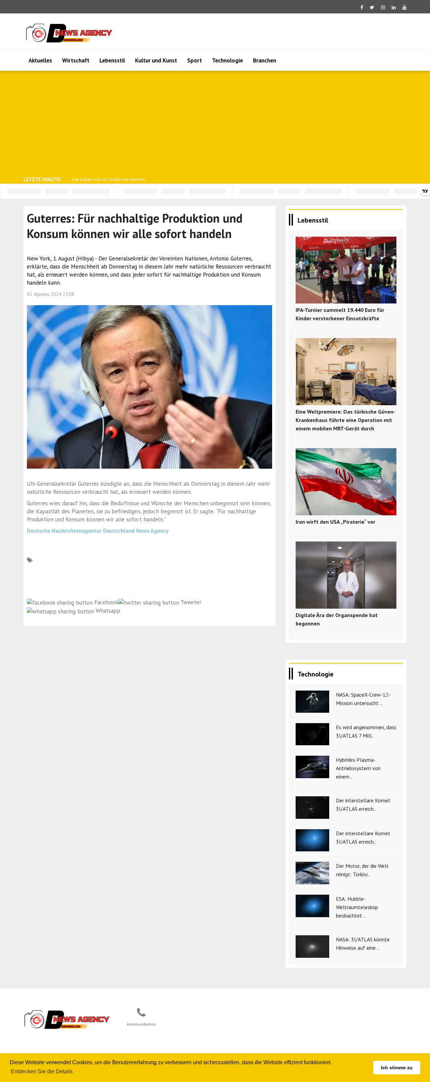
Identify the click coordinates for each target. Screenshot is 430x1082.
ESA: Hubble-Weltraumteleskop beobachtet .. (357, 907)
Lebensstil (112, 60)
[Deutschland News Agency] (68, 1019)
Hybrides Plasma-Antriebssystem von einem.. (358, 768)
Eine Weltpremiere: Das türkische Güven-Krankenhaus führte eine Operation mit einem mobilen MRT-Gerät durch (345, 420)
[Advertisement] (215, 123)
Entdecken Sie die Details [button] (42, 1071)
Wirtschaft (75, 60)
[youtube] (404, 7)
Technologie (227, 60)
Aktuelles (40, 60)
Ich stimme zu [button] (397, 1067)
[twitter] (372, 7)
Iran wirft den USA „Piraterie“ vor (335, 521)
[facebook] (361, 7)
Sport (194, 60)
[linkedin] (394, 7)
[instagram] (383, 7)
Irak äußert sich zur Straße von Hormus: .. (110, 179)
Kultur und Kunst (156, 60)
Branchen (264, 60)
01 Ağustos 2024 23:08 (50, 294)
